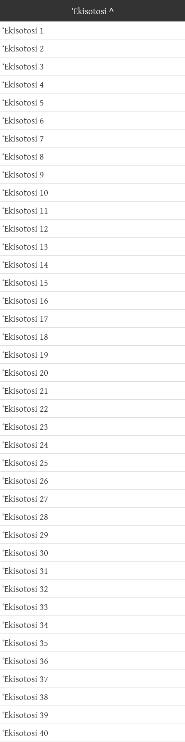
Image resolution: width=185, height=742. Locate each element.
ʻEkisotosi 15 (25, 282)
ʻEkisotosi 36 (25, 660)
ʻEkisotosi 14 (25, 264)
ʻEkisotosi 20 (25, 372)
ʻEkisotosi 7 (23, 138)
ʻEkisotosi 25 (25, 462)
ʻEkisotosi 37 (25, 678)
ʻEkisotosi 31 (25, 570)
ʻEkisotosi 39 (25, 714)
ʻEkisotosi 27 (25, 498)
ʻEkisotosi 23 (25, 426)
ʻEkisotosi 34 (25, 624)
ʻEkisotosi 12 (25, 228)
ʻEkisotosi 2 (23, 48)
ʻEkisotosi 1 (23, 30)
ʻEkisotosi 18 (25, 336)
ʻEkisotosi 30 (25, 552)
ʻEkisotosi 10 (25, 192)
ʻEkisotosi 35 (25, 642)
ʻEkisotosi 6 (23, 120)
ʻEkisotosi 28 (25, 516)
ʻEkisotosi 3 (23, 66)
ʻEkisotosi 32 (25, 588)
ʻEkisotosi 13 (25, 246)
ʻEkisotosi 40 (25, 732)
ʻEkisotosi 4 (23, 84)
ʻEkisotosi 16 (25, 300)
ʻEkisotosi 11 (25, 210)
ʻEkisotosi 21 (25, 390)
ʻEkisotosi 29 (25, 534)
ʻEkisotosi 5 (23, 102)
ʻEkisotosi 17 (25, 318)
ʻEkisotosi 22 (25, 408)
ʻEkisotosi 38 (25, 696)
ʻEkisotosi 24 (25, 444)
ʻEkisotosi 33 (25, 606)
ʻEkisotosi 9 (23, 174)
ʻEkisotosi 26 (25, 480)
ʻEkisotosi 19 (25, 354)
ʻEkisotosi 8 (23, 156)
